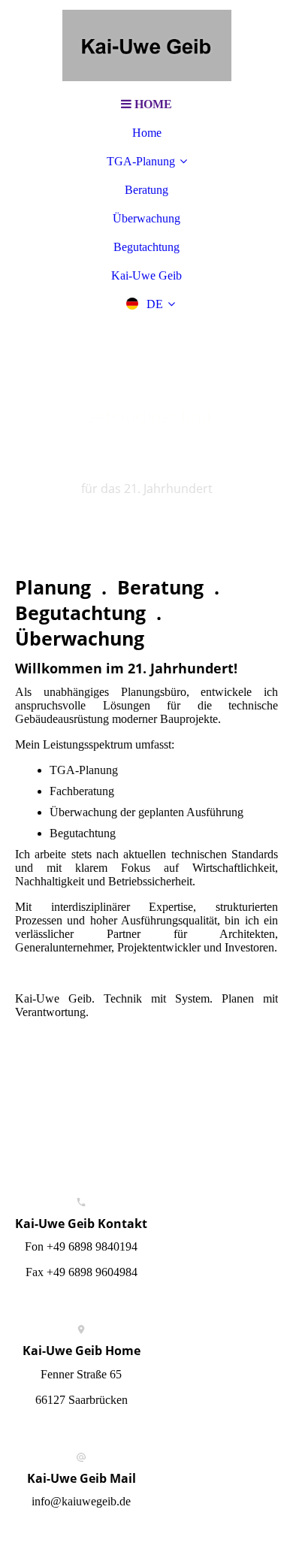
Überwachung (146, 218)
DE (154, 304)
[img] (146, 45)
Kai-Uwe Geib (146, 275)
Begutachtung (146, 246)
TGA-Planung (141, 161)
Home (147, 132)
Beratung (146, 189)
